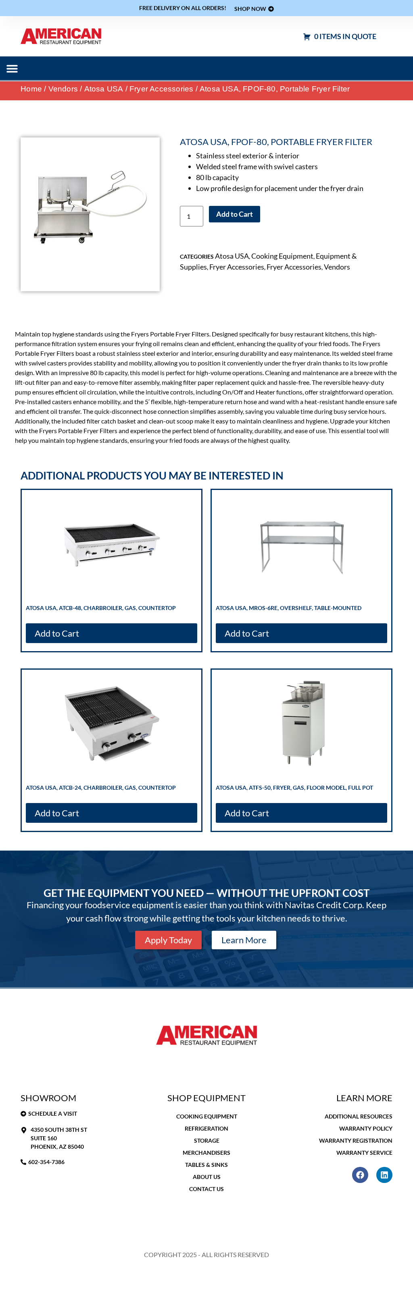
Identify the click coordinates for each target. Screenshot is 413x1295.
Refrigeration (206, 1128)
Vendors (63, 89)
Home (31, 89)
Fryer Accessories (161, 89)
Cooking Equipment (282, 255)
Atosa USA (103, 89)
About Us (207, 1176)
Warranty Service (364, 1152)
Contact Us (206, 1188)
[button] (12, 68)
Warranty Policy (365, 1128)
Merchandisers (206, 1152)
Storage (206, 1140)
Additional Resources (358, 1116)
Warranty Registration (355, 1140)
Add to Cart (234, 214)
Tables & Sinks (206, 1164)
